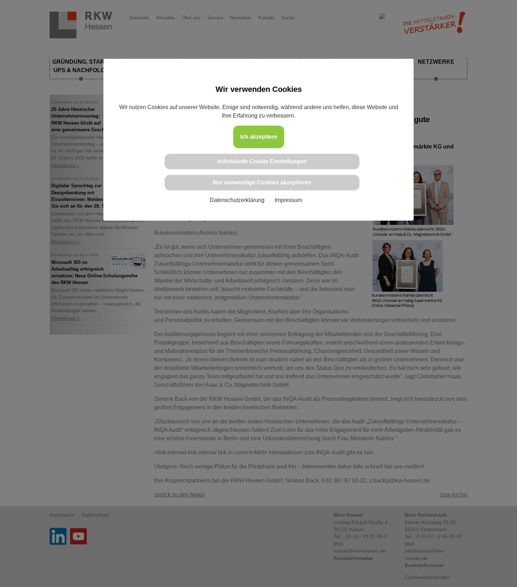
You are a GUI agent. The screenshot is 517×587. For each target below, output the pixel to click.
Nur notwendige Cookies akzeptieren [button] (262, 182)
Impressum (288, 200)
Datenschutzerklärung (237, 200)
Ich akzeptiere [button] (258, 137)
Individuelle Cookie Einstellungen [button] (262, 161)
